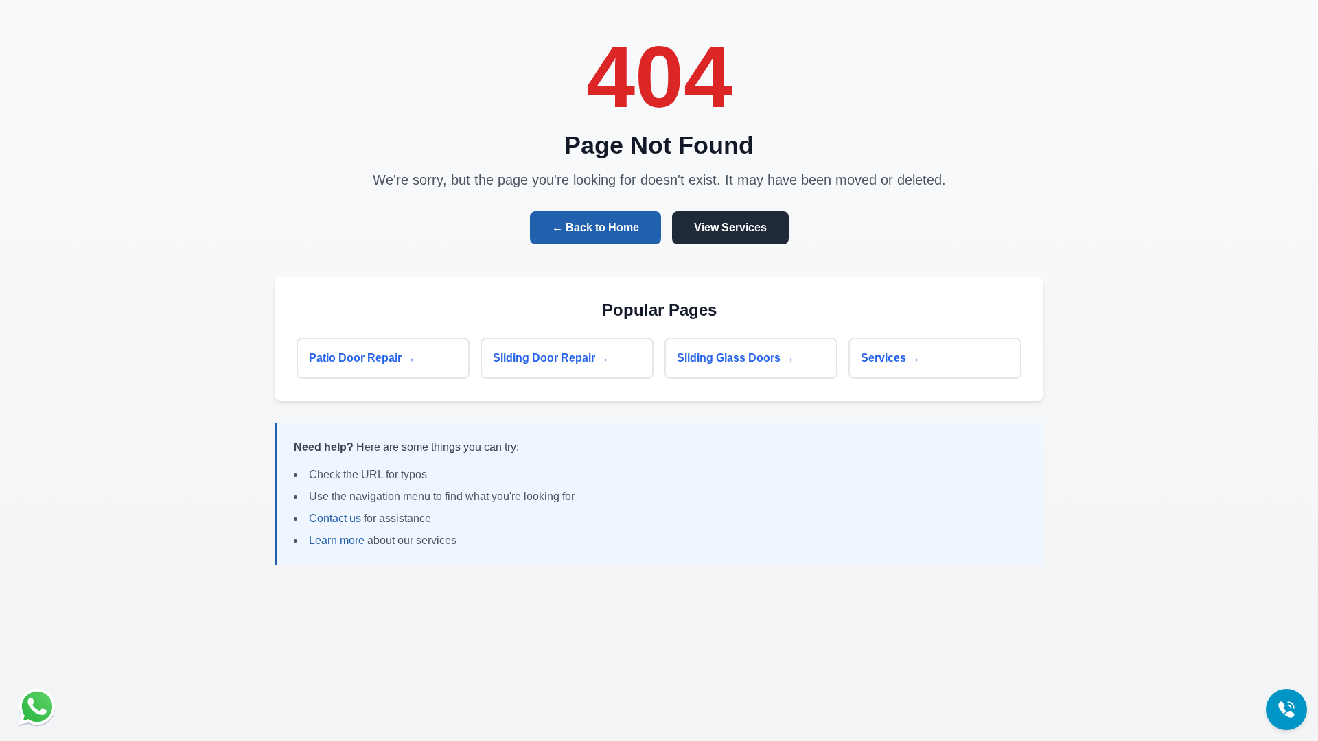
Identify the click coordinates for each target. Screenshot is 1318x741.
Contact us (335, 518)
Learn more (337, 540)
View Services (730, 227)
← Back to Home (595, 227)
